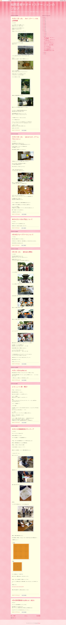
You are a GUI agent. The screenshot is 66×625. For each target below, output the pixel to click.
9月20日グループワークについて (22, 234)
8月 (44, 52)
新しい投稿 (13, 615)
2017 (44, 29)
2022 (44, 21)
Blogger (39, 623)
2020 (44, 24)
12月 (45, 31)
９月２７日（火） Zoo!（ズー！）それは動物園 (49, 38)
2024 (44, 18)
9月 (44, 36)
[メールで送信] (22, 130)
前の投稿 (38, 615)
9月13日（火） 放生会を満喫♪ (22, 252)
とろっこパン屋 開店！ (20, 387)
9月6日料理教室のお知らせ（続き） (23, 600)
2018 (44, 27)
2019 (44, 26)
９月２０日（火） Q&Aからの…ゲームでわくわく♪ (49, 40)
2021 (44, 23)
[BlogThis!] (23, 130)
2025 (44, 17)
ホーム (26, 615)
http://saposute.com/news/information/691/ (18, 586)
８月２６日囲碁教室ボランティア (23, 429)
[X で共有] (23, 228)
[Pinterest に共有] (25, 130)
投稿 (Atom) (14, 617)
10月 (45, 34)
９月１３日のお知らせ (19, 370)
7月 (44, 53)
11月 (45, 33)
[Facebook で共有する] (24, 130)
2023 (44, 20)
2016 (44, 30)
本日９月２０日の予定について (22, 219)
